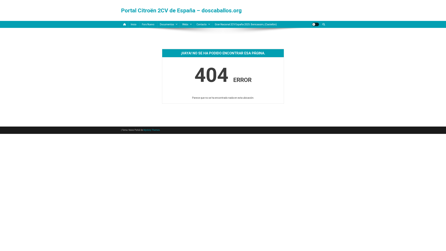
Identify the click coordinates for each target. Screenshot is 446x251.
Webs (185, 24)
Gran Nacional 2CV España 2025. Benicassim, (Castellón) (246, 24)
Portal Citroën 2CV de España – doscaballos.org (181, 10)
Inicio (133, 24)
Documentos (167, 24)
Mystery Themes (152, 130)
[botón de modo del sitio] (315, 24)
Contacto (202, 24)
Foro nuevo (148, 24)
